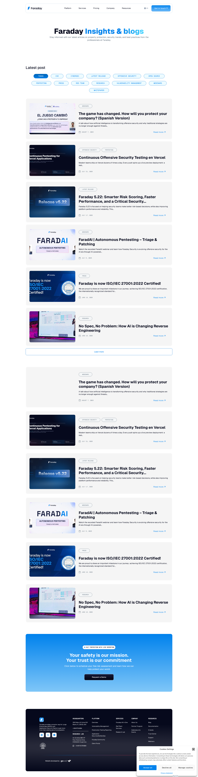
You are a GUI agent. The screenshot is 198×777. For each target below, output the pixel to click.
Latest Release (98, 76)
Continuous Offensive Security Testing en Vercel (122, 157)
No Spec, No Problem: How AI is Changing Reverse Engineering (123, 328)
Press (61, 83)
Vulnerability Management (129, 83)
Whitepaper (99, 90)
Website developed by (52, 761)
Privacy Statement (167, 773)
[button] (193, 749)
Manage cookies (185, 768)
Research (100, 83)
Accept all (147, 768)
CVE (57, 76)
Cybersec (75, 76)
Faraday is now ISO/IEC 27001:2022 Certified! (120, 283)
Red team (80, 83)
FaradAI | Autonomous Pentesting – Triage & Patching (118, 241)
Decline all (167, 768)
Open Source (154, 76)
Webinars (158, 83)
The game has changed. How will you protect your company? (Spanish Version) (123, 115)
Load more (99, 352)
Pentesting (41, 83)
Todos (40, 76)
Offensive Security (127, 76)
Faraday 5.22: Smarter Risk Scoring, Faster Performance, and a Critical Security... (117, 199)
